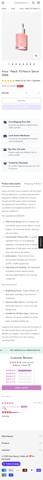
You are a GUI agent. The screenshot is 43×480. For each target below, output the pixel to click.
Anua (13, 8)
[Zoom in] (36, 55)
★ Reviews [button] (40, 242)
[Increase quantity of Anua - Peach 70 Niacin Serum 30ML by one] (38, 93)
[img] (7, 403)
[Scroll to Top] (38, 467)
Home (4, 8)
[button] (11, 370)
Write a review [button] (21, 387)
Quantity (5, 92)
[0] (38, 2)
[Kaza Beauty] (21, 2)
